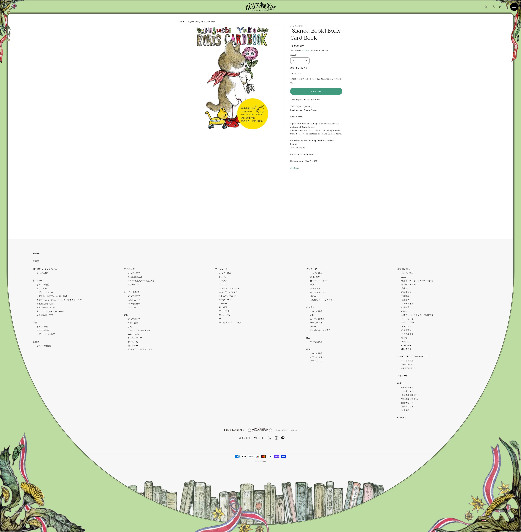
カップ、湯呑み (317, 319)
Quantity (293, 55)
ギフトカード (316, 361)
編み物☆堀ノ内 (408, 284)
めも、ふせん (134, 334)
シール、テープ (135, 338)
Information (407, 387)
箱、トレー (133, 345)
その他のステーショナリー (140, 349)
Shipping (305, 50)
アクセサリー (225, 311)
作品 (35, 322)
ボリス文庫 (42, 288)
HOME (36, 253)
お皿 (312, 315)
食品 (308, 337)
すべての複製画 (44, 346)
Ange (403, 277)
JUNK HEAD (407, 364)
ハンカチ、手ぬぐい (228, 296)
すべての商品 (43, 273)
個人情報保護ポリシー (411, 395)
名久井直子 (406, 330)
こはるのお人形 (135, 277)
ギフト (309, 349)
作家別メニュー (405, 269)
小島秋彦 (405, 307)
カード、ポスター (132, 292)
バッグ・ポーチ (226, 300)
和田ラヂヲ (406, 349)
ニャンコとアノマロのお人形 (141, 281)
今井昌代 (405, 300)
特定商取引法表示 (409, 399)
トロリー (223, 303)
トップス (223, 281)
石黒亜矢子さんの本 (46, 304)
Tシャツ (222, 277)
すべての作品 (43, 330)
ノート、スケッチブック (139, 330)
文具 (126, 315)
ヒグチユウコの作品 (46, 334)
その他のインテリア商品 (321, 300)
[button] (486, 7)
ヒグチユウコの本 (45, 292)
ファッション (221, 269)
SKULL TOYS (407, 322)
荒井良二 (405, 288)
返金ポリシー (407, 406)
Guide (400, 383)
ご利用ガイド (407, 391)
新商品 (36, 261)
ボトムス (223, 284)
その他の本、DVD (45, 315)
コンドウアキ (407, 319)
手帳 (130, 326)
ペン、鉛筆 (133, 323)
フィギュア (129, 269)
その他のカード (135, 304)
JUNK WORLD (408, 368)
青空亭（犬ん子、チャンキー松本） (417, 281)
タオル (313, 296)
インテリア (311, 269)
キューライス (407, 303)
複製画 (36, 341)
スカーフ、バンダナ (228, 292)
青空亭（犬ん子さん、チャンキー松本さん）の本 (59, 300)
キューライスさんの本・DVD (50, 311)
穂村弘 (404, 338)
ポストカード (134, 300)
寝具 (312, 284)
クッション (315, 288)
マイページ (402, 375)
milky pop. (406, 345)
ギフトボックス (317, 357)
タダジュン (406, 326)
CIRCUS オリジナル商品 (45, 269)
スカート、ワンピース (229, 288)
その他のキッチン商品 (320, 330)
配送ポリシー (407, 403)
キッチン (310, 307)
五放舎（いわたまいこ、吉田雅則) (417, 315)
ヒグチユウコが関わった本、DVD (52, 296)
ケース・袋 (133, 342)
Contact (401, 417)
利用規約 (405, 410)
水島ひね (405, 341)
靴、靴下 (223, 307)
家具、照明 (315, 277)
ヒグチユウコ (407, 334)
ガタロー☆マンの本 (46, 307)
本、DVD (37, 280)
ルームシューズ (317, 292)
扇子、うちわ (225, 315)
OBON (313, 326)
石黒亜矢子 (406, 292)
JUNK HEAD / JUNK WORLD (412, 356)
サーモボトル (316, 323)
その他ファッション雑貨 (230, 322)
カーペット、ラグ (318, 281)
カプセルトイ (134, 284)
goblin (404, 311)
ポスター (132, 307)
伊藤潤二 (405, 296)
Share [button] (296, 168)
